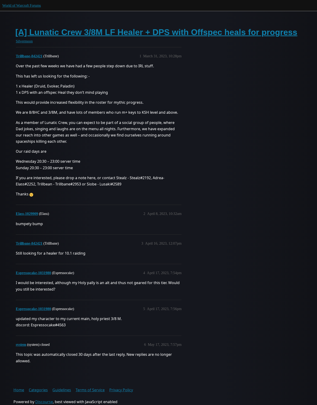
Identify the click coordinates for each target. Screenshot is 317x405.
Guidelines (61, 389)
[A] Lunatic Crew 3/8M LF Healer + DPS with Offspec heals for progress (156, 32)
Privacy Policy (121, 389)
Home (18, 389)
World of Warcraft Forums (21, 5)
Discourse (44, 401)
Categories (38, 389)
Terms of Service (90, 389)
